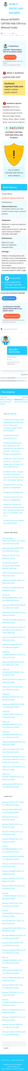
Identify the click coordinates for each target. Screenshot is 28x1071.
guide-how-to (12, 35)
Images (22, 1069)
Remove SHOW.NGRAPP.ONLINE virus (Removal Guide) (13, 672)
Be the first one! (20, 380)
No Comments (21, 35)
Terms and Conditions (17, 1060)
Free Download (10, 57)
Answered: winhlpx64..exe (13, 492)
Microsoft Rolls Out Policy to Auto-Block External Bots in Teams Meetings (13, 630)
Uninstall (18, 65)
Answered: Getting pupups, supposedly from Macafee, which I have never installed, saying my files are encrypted (13, 425)
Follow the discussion (26, 374)
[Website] (8, 359)
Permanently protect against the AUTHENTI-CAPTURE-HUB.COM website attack (14, 283)
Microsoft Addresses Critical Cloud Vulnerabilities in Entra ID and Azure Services (13, 759)
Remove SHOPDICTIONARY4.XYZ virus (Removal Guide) (13, 777)
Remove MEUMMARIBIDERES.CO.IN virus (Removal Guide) (12, 597)
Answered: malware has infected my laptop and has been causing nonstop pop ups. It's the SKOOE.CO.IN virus (13, 510)
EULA (8, 65)
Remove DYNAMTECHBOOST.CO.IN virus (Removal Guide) (12, 724)
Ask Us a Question (9, 298)
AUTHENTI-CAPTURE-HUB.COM (10, 329)
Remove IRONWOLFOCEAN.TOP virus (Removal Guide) (12, 697)
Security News (7, 538)
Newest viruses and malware (16, 8)
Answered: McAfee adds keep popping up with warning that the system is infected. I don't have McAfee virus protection (13, 448)
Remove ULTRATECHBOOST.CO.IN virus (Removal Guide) (13, 654)
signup (5, 378)
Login (1, 378)
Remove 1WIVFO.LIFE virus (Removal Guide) (21, 399)
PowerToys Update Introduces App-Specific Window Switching (11, 565)
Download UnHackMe (12, 316)
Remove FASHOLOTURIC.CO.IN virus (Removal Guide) (12, 714)
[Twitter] (10, 359)
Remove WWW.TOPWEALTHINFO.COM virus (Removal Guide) (11, 400)
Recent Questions (11, 414)
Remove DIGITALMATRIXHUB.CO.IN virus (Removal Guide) (12, 734)
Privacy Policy (13, 65)
